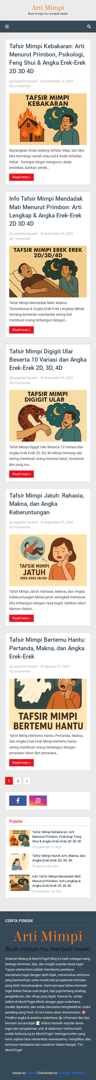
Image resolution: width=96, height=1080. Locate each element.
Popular (16, 821)
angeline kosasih (25, 81)
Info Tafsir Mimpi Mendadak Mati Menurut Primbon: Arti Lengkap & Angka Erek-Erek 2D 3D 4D (46, 211)
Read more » (21, 177)
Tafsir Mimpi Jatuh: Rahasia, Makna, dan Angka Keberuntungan (46, 504)
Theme (31, 1073)
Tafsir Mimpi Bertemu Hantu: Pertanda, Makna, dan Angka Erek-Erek (47, 648)
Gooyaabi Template (71, 1073)
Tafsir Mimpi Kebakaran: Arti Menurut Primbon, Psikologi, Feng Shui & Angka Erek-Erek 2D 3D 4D (47, 59)
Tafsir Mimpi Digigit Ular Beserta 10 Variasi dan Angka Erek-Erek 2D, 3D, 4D (48, 359)
